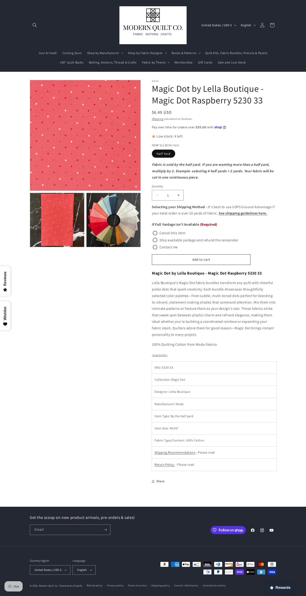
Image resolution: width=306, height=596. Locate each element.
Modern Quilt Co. (49, 585)
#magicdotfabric (160, 355)
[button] (35, 25)
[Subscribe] (105, 529)
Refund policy (95, 585)
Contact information (186, 585)
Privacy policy (115, 585)
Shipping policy (160, 585)
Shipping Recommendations (175, 452)
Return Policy (165, 465)
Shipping (157, 118)
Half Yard (163, 154)
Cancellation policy (214, 585)
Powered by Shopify (70, 585)
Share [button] (160, 481)
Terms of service (137, 585)
